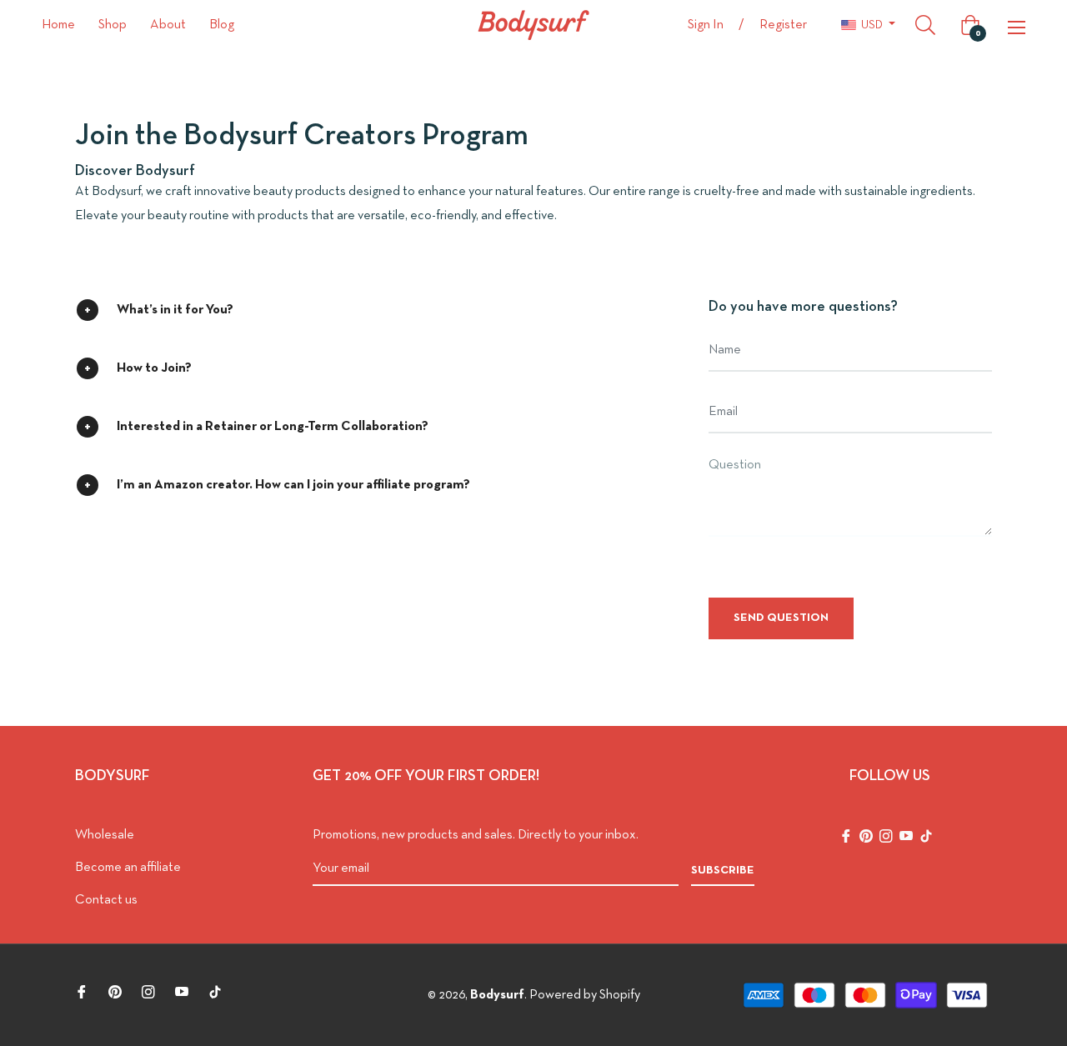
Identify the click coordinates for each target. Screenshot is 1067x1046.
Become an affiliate (128, 867)
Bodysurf (497, 995)
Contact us (106, 900)
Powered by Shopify (584, 995)
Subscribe (722, 870)
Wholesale (104, 835)
